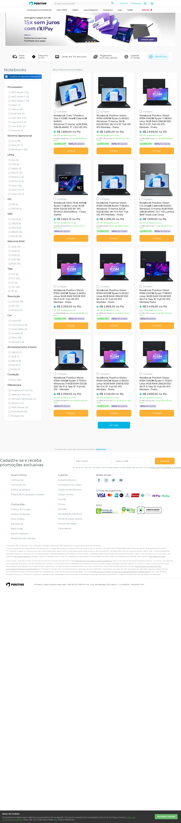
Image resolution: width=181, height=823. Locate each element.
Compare (62, 111)
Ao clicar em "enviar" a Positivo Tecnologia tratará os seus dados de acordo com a (127, 467)
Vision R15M (62, 10)
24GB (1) (15, 251)
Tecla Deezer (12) (19, 407)
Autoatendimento (67, 480)
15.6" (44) (15, 287)
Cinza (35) (16, 320)
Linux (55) (16, 141)
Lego (120, 10)
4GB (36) (15, 259)
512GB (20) (16, 236)
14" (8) (14, 282)
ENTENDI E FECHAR (166, 817)
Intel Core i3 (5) (18, 118)
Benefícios (161, 56)
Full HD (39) (17, 301)
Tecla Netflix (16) (19, 411)
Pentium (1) (17, 130)
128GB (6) (16, 223)
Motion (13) (16, 172)
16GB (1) (15, 356)
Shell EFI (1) (17, 145)
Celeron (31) (17, 109)
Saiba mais (101, 449)
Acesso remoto (66, 494)
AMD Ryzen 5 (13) (20, 96)
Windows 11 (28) (19, 149)
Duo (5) (15, 160)
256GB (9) (16, 361)
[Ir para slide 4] (95, 42)
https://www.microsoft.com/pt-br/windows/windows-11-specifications (121, 572)
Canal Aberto (64, 528)
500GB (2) (16, 208)
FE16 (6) (15, 164)
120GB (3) (16, 219)
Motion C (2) (17, 403)
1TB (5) (14, 204)
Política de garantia (20, 489)
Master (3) (16, 168)
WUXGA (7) (17, 310)
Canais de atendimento (70, 489)
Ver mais (114, 425)
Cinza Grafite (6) (19, 329)
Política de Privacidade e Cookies (165, 467)
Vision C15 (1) (17, 194)
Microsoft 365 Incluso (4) (23, 399)
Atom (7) (15, 105)
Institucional (17, 480)
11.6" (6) (14, 274)
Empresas (136, 3)
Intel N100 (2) (18, 126)
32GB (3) (15, 255)
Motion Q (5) (17, 181)
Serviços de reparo (67, 523)
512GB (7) (16, 365)
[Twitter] (113, 480)
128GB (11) (16, 352)
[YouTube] (120, 480)
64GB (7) (15, 369)
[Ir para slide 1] (86, 42)
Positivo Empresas (20, 514)
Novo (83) (16, 380)
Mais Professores (19, 533)
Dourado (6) (17, 333)
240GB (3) (16, 227)
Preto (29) (16, 337)
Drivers (61, 504)
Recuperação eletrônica (70, 514)
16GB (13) (15, 247)
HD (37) (15, 306)
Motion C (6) (17, 177)
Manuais (62, 509)
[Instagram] (106, 480)
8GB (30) (15, 263)
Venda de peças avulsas (70, 519)
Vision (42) (16, 185)
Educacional (17, 524)
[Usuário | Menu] (145, 3)
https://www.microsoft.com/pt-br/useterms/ (93, 561)
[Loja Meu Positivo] (38, 3)
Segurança (107, 10)
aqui (56, 819)
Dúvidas (62, 499)
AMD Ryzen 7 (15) (20, 101)
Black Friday (17, 528)
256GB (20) (16, 232)
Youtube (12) (17, 416)
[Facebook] (98, 480)
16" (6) (14, 291)
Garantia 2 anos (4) (20, 394)
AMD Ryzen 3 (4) (19, 92)
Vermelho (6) (17, 342)
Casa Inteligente (91, 10)
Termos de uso (18, 485)
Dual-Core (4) (18, 113)
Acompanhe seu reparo (70, 485)
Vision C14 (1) (17, 190)
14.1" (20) (15, 278)
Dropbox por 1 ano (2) (22, 390)
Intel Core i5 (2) (18, 122)
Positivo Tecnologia (20, 509)
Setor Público (17, 519)
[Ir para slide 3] (92, 42)
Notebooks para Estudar (23, 538)
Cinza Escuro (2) (19, 325)
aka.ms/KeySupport (22, 556)
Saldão (130, 10)
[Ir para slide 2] (89, 42)
